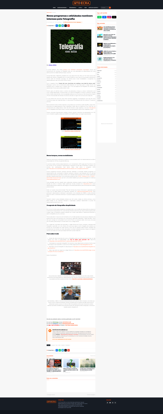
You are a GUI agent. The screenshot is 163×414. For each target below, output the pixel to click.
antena (106, 95)
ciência (106, 83)
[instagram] (109, 17)
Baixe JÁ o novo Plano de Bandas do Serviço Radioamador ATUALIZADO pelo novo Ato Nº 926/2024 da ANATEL (109, 37)
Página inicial (49, 12)
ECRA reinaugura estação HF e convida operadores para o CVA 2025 (70, 370)
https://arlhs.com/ (87, 183)
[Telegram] (62, 25)
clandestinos (106, 100)
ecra (106, 74)
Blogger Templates (56, 412)
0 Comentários (59, 22)
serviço (106, 89)
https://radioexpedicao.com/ (53, 179)
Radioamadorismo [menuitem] (61, 7)
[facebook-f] (104, 17)
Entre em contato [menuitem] (93, 7)
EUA (59, 345)
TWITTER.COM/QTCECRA (71, 325)
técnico (106, 91)
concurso (54, 12)
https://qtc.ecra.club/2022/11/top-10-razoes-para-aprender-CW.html (66, 241)
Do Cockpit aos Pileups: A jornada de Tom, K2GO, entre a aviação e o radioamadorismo (54, 370)
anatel (106, 76)
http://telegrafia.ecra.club (86, 244)
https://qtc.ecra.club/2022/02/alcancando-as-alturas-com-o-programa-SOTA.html (68, 168)
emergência (106, 78)
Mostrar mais (92, 355)
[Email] (68, 25)
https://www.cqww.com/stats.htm (72, 149)
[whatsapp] (99, 17)
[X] (65, 25)
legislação (106, 70)
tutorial (106, 98)
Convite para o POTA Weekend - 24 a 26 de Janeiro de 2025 (87, 369)
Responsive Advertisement (107, 123)
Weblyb (68, 412)
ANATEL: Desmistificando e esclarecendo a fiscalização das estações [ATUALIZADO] (109, 45)
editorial (106, 93)
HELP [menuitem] (85, 7)
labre (106, 72)
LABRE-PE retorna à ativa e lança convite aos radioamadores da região (109, 52)
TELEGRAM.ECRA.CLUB (68, 323)
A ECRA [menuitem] (80, 7)
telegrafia (67, 345)
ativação (106, 96)
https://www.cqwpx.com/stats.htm (72, 131)
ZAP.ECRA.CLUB (67, 322)
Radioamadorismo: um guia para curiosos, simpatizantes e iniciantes (109, 59)
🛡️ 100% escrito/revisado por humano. (72, 22)
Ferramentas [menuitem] (72, 7)
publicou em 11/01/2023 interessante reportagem (76, 69)
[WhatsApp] (60, 25)
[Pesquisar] (110, 8)
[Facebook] (57, 25)
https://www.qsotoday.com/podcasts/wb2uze (82, 278)
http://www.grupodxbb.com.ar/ (84, 191)
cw (56, 345)
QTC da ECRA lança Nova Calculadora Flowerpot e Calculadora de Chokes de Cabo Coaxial (109, 28)
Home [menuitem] (54, 7)
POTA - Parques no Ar (83, 176)
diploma (106, 85)
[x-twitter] (114, 17)
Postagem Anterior (51, 394)
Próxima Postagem (91, 394)
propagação (106, 87)
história (63, 345)
